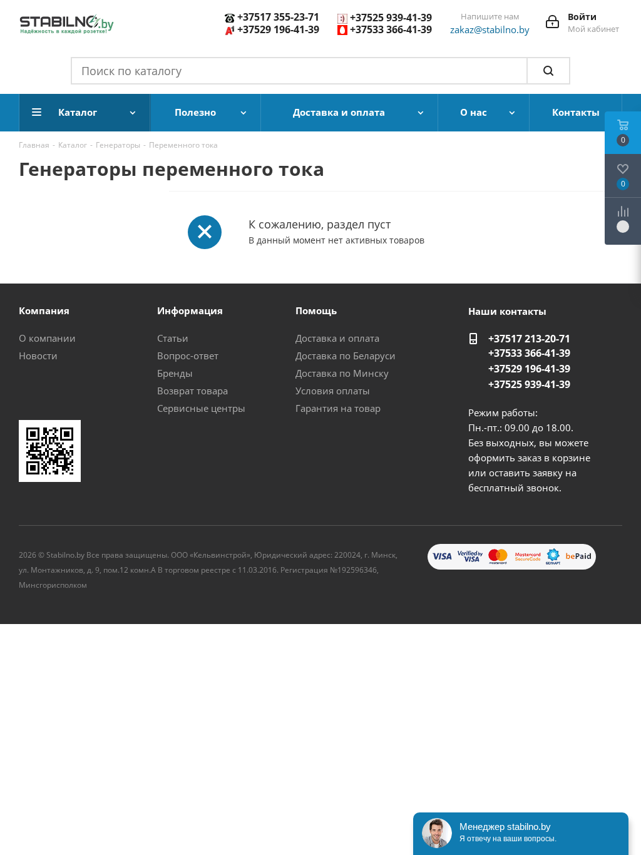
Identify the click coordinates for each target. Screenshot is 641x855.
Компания (44, 310)
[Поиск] (548, 70)
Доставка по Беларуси (345, 355)
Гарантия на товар (338, 408)
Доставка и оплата (337, 338)
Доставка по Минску (342, 373)
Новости (38, 355)
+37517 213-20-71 (529, 339)
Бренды (175, 373)
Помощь (316, 310)
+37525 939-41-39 (391, 17)
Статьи (172, 338)
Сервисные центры (201, 408)
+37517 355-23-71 (278, 17)
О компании (47, 338)
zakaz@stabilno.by (490, 29)
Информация (190, 310)
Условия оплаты (332, 390)
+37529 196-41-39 (278, 29)
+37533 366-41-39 (391, 29)
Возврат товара (192, 390)
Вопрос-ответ (187, 355)
